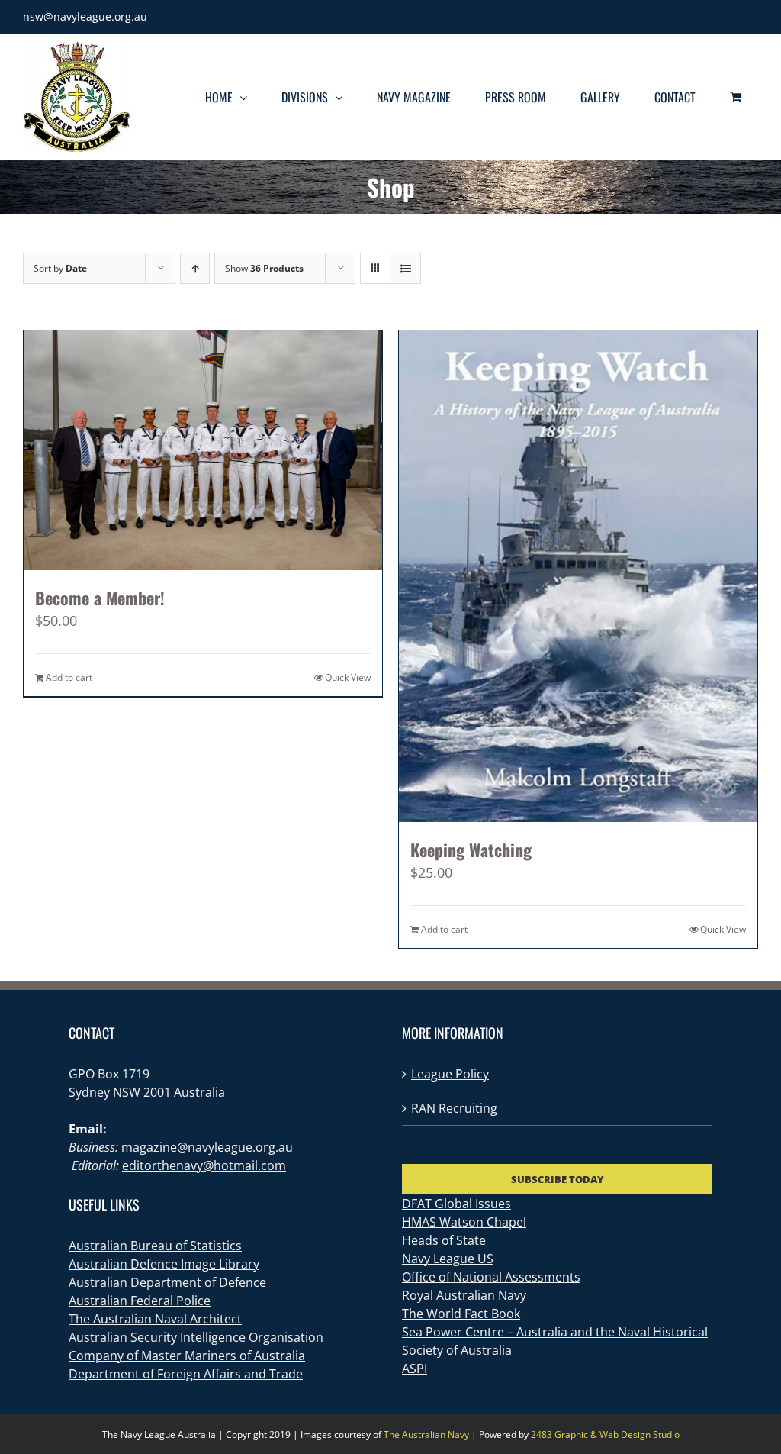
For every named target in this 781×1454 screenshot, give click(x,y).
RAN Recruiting (454, 1108)
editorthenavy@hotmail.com (204, 1165)
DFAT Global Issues (456, 1203)
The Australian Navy (426, 1434)
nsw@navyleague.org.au (85, 16)
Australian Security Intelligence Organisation (196, 1337)
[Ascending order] (195, 268)
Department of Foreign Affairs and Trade (186, 1373)
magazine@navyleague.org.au (207, 1147)
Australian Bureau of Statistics (155, 1245)
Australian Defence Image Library (164, 1264)
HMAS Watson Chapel (464, 1222)
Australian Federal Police (140, 1300)
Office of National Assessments (491, 1277)
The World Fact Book (461, 1313)
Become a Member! (100, 597)
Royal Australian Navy (464, 1295)
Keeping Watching (471, 849)
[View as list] (405, 268)
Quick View (348, 677)
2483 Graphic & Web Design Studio (605, 1434)
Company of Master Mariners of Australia (187, 1355)
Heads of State (444, 1240)
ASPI (414, 1368)
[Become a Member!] (203, 449)
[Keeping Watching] (578, 576)
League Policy (450, 1074)
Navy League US (447, 1258)
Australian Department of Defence (167, 1282)
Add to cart (69, 677)
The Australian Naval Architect (155, 1319)
